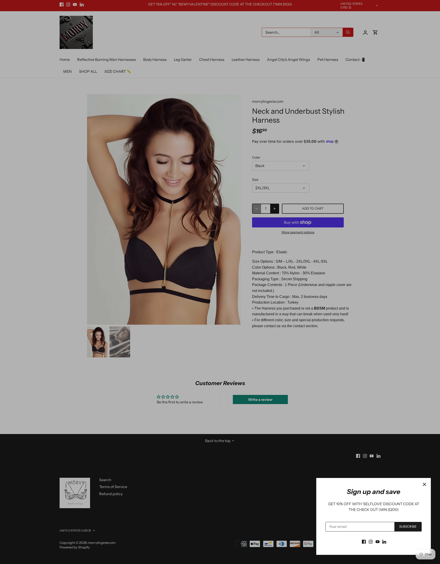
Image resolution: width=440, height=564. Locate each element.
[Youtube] (378, 541)
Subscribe (408, 526)
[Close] (424, 484)
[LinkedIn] (384, 541)
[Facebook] (364, 541)
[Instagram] (371, 541)
